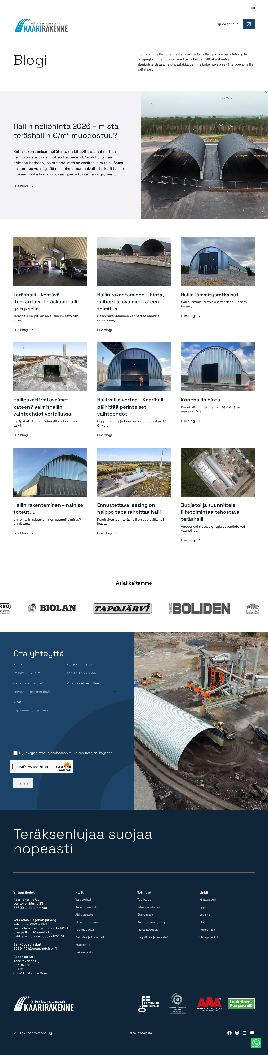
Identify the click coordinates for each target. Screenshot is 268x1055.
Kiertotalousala (147, 929)
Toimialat (195, 24)
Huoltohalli (82, 945)
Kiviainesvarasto (86, 907)
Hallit (170, 24)
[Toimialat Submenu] (207, 24)
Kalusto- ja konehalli (89, 937)
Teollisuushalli (84, 929)
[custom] (229, 1032)
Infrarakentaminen (150, 907)
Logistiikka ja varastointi (154, 937)
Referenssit (211, 7)
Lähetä (23, 783)
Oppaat (160, 7)
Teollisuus (144, 899)
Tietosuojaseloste (139, 1033)
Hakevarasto (84, 952)
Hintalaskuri (140, 7)
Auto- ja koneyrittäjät (152, 922)
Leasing (177, 7)
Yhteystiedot (235, 7)
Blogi (193, 7)
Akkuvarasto (84, 914)
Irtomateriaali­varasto (89, 922)
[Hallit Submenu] (179, 24)
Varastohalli (83, 899)
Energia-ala (145, 914)
